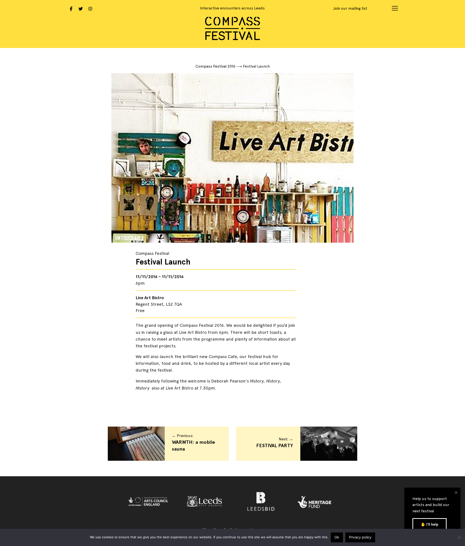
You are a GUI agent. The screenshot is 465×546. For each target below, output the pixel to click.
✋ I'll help (429, 524)
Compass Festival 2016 (215, 66)
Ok (336, 537)
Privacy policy (360, 537)
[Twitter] (80, 8)
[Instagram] (90, 8)
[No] (459, 537)
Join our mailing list (350, 8)
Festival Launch (163, 262)
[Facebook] (71, 8)
